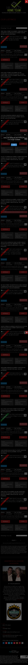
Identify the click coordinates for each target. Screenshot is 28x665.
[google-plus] (6, 643)
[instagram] (17, 643)
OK (14, 144)
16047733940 (4, 66)
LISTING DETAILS (5, 59)
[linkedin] (12, 643)
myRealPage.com (14, 652)
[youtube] (14, 643)
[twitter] (9, 643)
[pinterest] (20, 643)
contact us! (20, 599)
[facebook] (4, 643)
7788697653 (17, 66)
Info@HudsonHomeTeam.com (11, 632)
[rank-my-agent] (22, 643)
